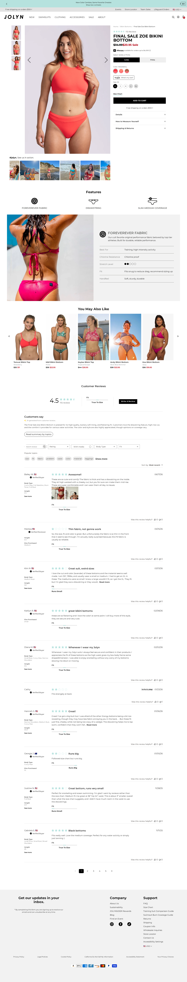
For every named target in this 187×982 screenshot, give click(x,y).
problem (50, 459)
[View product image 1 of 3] (16, 39)
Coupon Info (149, 926)
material (78, 459)
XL (136, 86)
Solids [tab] (126, 60)
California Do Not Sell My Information (99, 957)
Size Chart (148, 907)
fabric (40, 459)
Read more (104, 582)
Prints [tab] (152, 60)
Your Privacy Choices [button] (165, 957)
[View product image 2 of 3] (16, 54)
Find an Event (116, 919)
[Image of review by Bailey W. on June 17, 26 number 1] (58, 493)
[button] (183, 19)
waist (60, 459)
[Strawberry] (115, 71)
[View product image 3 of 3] (16, 69)
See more (28, 496)
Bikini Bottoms (126, 26)
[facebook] (121, 924)
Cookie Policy (66, 957)
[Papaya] (121, 71)
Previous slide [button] (6, 3)
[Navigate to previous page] (75, 871)
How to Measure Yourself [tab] (127, 121)
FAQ (145, 903)
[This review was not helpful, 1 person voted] (160, 702)
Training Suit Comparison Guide (158, 911)
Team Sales (145, 9)
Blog (112, 915)
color (68, 459)
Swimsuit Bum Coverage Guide (158, 915)
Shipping (147, 922)
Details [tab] (119, 114)
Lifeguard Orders (161, 9)
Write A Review (128, 401)
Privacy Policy (18, 957)
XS (115, 86)
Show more (101, 459)
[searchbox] (33, 447)
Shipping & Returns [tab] (125, 128)
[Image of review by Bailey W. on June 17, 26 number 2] (72, 493)
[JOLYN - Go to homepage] (13, 17)
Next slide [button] (180, 3)
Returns (147, 919)
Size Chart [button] (117, 94)
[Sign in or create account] (178, 17)
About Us (114, 903)
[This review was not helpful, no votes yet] (160, 519)
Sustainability (116, 907)
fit (33, 459)
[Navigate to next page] (111, 871)
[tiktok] (129, 924)
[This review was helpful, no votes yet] (155, 519)
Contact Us (148, 938)
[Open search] (173, 17)
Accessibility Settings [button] (153, 941)
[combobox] (59, 446)
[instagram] (112, 924)
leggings (89, 459)
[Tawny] (127, 71)
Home (115, 26)
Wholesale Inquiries (152, 930)
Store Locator (131, 9)
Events (118, 9)
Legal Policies (42, 957)
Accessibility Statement (135, 957)
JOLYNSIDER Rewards (120, 911)
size (27, 459)
